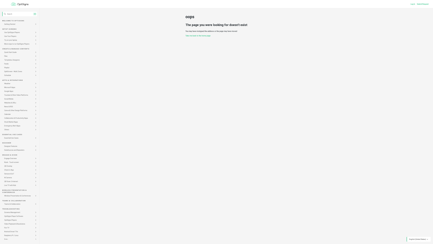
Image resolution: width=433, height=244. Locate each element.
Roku (6, 239)
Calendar (7, 114)
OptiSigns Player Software (13, 216)
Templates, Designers (12, 60)
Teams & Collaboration (12, 204)
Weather (7, 83)
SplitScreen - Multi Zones (13, 71)
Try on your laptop (10, 40)
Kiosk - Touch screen (11, 162)
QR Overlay (8, 166)
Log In (413, 4)
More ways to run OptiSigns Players (16, 44)
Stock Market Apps (11, 122)
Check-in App (9, 170)
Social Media (8, 99)
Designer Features (10, 146)
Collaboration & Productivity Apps (16, 118)
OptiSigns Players (10, 220)
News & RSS (8, 106)
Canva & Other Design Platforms (15, 110)
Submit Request (422, 4)
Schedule (7, 75)
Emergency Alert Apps (12, 126)
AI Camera (8, 178)
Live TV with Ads (10, 185)
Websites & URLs (10, 103)
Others (6, 130)
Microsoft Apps (9, 87)
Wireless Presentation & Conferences (17, 196)
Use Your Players (10, 36)
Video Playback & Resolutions (14, 224)
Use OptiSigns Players (12, 32)
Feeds (6, 64)
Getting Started (9, 24)
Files (5, 56)
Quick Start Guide (10, 52)
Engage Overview (10, 158)
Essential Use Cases (11, 138)
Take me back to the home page (198, 36)
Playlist (6, 68)
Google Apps (8, 91)
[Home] (19, 4)
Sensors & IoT (9, 174)
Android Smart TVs (11, 231)
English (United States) (417, 239)
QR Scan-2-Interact (11, 181)
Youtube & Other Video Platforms (16, 95)
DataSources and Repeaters (14, 150)
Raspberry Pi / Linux (11, 235)
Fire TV (6, 228)
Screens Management (12, 212)
